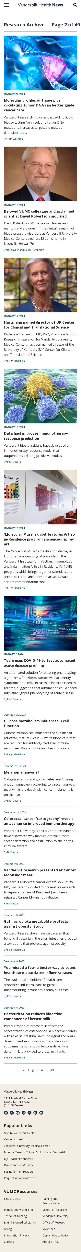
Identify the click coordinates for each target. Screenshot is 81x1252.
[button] (6, 5)
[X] (29, 1113)
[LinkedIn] (35, 1113)
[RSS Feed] (6, 1113)
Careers (9, 1242)
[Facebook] (12, 1113)
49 (52, 1070)
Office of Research (54, 1222)
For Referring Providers (18, 1171)
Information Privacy (16, 1235)
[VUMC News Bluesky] (41, 1113)
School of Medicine (54, 1210)
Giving (8, 1229)
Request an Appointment (20, 1178)
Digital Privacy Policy (55, 1235)
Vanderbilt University (55, 1216)
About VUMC (50, 1242)
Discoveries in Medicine (19, 1165)
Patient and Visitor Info (18, 1210)
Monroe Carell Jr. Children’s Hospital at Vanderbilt (35, 1152)
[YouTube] (18, 1113)
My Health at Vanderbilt (19, 1159)
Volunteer (48, 1229)
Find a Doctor (12, 1199)
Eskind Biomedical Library (20, 1222)
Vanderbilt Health (15, 1139)
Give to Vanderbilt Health (19, 1133)
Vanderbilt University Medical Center (27, 1146)
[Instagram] (24, 1113)
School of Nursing (15, 1216)
